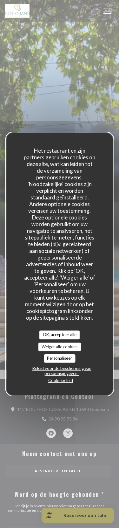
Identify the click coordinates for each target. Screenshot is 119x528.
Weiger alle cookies (59, 346)
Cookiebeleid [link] (60, 380)
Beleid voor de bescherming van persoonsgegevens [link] (61, 371)
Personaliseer (59, 358)
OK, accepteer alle (59, 334)
